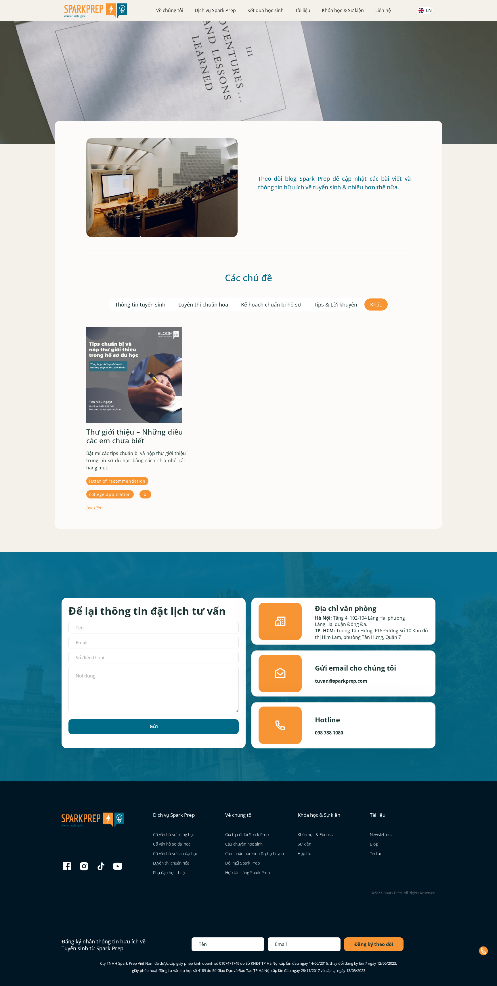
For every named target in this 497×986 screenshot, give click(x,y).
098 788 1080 (329, 733)
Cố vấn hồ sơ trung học (174, 834)
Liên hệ (383, 10)
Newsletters (381, 834)
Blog (374, 844)
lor (145, 494)
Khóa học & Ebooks (315, 834)
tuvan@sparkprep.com (341, 681)
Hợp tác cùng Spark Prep (247, 872)
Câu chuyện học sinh (244, 844)
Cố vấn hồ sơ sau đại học (175, 853)
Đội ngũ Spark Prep (242, 863)
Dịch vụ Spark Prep (215, 10)
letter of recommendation (117, 481)
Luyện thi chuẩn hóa (203, 304)
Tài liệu (302, 10)
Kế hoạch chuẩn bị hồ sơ (271, 304)
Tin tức (376, 853)
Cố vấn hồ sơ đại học (171, 844)
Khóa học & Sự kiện (343, 10)
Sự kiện (304, 844)
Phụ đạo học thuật (169, 872)
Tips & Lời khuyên (335, 304)
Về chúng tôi (169, 10)
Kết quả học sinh (265, 10)
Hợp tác (305, 853)
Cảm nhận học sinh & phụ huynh (254, 853)
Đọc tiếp (93, 508)
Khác (376, 304)
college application (110, 494)
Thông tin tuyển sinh (140, 304)
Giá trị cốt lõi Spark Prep (247, 834)
